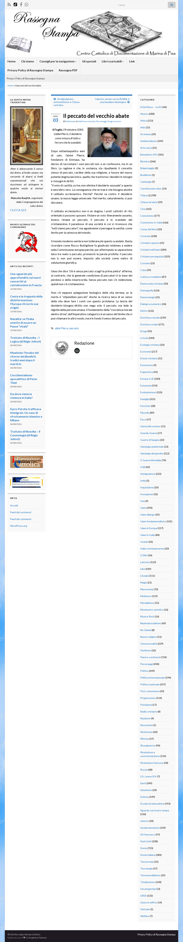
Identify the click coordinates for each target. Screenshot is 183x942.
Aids (142, 127)
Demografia (146, 290)
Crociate (145, 263)
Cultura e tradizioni (150, 276)
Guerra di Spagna (149, 439)
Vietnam (145, 909)
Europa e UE (147, 378)
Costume (145, 236)
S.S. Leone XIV (148, 776)
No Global (145, 630)
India (143, 480)
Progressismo (114, 121)
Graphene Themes (38, 937)
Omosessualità (148, 643)
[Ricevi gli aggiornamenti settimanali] (26, 3)
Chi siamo (27, 61)
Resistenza (146, 731)
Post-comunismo (149, 691)
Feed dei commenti (20, 519)
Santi (143, 783)
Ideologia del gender (151, 453)
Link (132, 61)
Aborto (144, 113)
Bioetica (144, 161)
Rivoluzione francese (151, 762)
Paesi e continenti (150, 657)
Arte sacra (146, 147)
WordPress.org (18, 525)
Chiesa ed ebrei (149, 202)
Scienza (144, 796)
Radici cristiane (148, 711)
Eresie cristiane (148, 358)
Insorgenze (146, 494)
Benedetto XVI (148, 154)
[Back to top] (174, 933)
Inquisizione (147, 487)
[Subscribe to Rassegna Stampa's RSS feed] (9, 3)
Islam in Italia (147, 534)
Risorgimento (147, 745)
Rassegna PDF (68, 70)
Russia (144, 769)
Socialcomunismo (149, 827)
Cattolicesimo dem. (151, 188)
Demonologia (147, 297)
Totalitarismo (147, 882)
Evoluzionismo (148, 392)
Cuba (143, 270)
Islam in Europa (148, 528)
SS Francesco (147, 834)
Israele (144, 541)
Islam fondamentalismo (153, 521)
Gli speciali (89, 61)
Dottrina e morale (86, 121)
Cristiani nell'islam (150, 249)
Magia (143, 582)
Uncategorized (148, 888)
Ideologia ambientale (152, 446)
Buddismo (145, 174)
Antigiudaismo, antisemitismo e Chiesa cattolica (67, 102)
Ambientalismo (148, 140)
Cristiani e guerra (149, 242)
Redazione (70, 121)
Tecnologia (146, 868)
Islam (143, 507)
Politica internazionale (152, 677)
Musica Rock (147, 616)
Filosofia (144, 412)
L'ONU (143, 555)
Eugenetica (146, 371)
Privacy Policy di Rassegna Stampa (30, 70)
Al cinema (145, 134)
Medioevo (145, 596)
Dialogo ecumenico (150, 303)
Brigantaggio (147, 168)
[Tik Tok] (15, 3)
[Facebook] (21, 3)
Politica (144, 670)
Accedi (14, 505)
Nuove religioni (148, 636)
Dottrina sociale (149, 324)
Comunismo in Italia (151, 222)
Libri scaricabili (112, 61)
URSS (143, 895)
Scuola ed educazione (152, 803)
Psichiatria (146, 704)
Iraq (142, 500)
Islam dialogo (147, 514)
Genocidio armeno (150, 426)
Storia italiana (147, 854)
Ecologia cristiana (150, 344)
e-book (144, 337)
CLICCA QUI (18, 210)
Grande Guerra (148, 433)
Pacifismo (145, 650)
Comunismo (147, 215)
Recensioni (146, 725)
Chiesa (144, 195)
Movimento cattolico (151, 609)
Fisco (143, 419)
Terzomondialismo (150, 875)
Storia (143, 848)
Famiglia (144, 399)
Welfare (144, 916)
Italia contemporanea (152, 548)
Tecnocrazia (147, 861)
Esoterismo (146, 365)
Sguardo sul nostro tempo (154, 810)
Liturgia (144, 575)
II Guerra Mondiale (150, 460)
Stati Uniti (146, 841)
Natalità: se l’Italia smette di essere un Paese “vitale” (23, 322)
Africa (143, 120)
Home (12, 61)
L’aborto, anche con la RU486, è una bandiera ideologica (112, 100)
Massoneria (146, 589)
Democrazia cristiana (151, 283)
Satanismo (146, 789)
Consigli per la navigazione (57, 61)
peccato (74, 328)
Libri (142, 568)
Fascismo (145, 405)
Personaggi (101, 121)
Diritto (144, 310)
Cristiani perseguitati (152, 256)
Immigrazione (147, 473)
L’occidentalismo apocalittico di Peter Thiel (23, 378)
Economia (145, 351)
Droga (143, 331)
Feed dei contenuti (20, 512)
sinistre (144, 820)
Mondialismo (147, 602)
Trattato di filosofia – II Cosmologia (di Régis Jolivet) (25, 435)
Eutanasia (145, 385)
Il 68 (142, 466)
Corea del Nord (148, 229)
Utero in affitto (148, 902)
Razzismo (145, 718)
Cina (142, 208)
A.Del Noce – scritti (151, 106)
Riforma (144, 738)
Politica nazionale (149, 684)
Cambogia (145, 181)
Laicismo (145, 562)
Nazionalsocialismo (150, 623)
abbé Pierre (61, 328)
